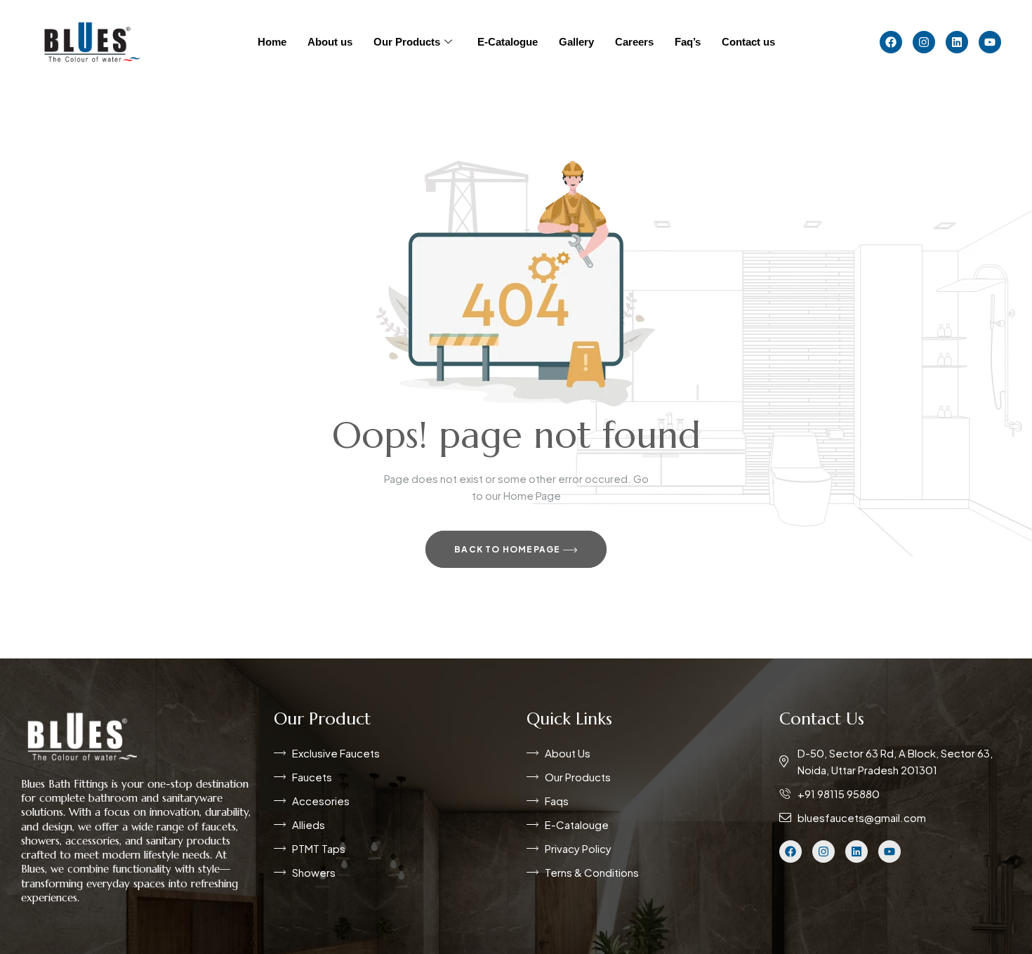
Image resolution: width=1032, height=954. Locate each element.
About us (329, 42)
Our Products (406, 42)
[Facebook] (891, 42)
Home (272, 42)
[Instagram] (924, 42)
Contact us (748, 42)
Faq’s (688, 42)
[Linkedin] (957, 42)
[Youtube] (990, 42)
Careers (634, 42)
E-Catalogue (507, 42)
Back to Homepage (508, 549)
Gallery (576, 42)
